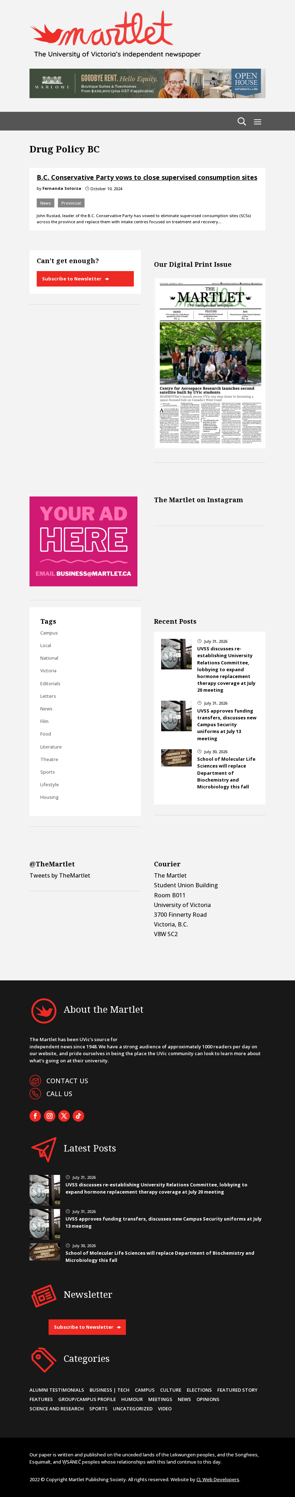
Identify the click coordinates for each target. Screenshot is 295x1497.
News (45, 203)
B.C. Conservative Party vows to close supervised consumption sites (147, 177)
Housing (49, 797)
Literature (51, 746)
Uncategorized (133, 1408)
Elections (199, 1390)
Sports (47, 772)
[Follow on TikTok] (78, 1116)
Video (165, 1408)
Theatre (49, 759)
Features (41, 1399)
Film (44, 721)
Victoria (48, 670)
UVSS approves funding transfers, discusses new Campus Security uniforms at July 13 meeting (227, 725)
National (49, 658)
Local (45, 645)
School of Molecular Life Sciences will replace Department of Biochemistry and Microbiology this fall (226, 773)
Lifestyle (49, 784)
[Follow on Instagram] (49, 1116)
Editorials (50, 683)
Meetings (160, 1399)
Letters (48, 696)
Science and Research (57, 1408)
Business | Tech (110, 1390)
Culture (170, 1390)
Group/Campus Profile (87, 1399)
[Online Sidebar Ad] (83, 584)
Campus (49, 633)
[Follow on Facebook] (35, 1116)
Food (45, 734)
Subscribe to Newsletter (71, 278)
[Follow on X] (64, 1116)
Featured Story (237, 1390)
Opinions (207, 1399)
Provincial (71, 203)
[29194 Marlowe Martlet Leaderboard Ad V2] (148, 96)
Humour (132, 1399)
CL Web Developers (217, 1479)
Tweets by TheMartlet (60, 875)
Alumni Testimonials (57, 1390)
